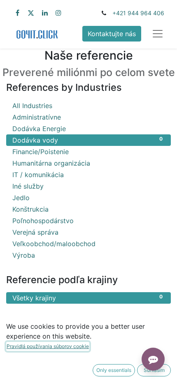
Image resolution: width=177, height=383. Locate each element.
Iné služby (87, 186)
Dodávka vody (87, 140)
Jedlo (87, 197)
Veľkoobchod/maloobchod (87, 243)
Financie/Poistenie (87, 151)
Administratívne (87, 117)
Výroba (87, 255)
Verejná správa (87, 232)
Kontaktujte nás (112, 34)
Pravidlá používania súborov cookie (48, 346)
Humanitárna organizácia (87, 163)
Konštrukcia (87, 209)
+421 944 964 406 (138, 12)
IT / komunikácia (87, 174)
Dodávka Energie (87, 128)
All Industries (87, 105)
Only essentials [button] (113, 370)
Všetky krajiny (87, 297)
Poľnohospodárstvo (87, 220)
